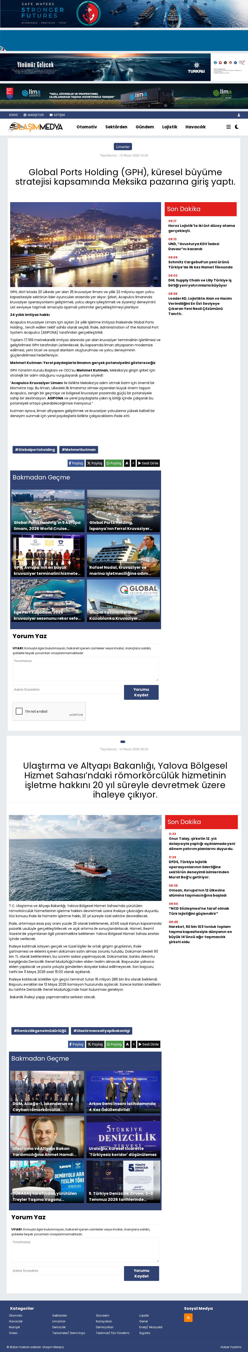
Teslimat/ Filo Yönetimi (112, 1333)
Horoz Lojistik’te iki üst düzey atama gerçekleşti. (201, 228)
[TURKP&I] (124, 66)
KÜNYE (13, 115)
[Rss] (188, 1317)
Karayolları (104, 1321)
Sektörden (116, 127)
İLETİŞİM (59, 115)
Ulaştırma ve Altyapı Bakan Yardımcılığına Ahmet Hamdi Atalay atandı (43, 1151)
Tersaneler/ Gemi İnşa (68, 1333)
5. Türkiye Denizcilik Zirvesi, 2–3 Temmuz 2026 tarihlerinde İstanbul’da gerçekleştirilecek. (121, 1196)
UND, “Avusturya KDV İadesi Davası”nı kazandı (193, 246)
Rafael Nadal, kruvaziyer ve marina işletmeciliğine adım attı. (118, 570)
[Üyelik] (239, 115)
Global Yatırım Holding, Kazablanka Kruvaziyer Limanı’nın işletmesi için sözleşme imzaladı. (114, 615)
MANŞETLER (35, 115)
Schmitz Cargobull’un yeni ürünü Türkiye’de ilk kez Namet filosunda (200, 265)
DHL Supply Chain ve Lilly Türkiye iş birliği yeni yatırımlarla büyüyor (200, 283)
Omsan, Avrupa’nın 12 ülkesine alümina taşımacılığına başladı (198, 893)
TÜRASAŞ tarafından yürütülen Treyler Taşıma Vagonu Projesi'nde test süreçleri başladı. (47, 1196)
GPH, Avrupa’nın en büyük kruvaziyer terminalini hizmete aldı (46, 570)
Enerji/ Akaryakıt (151, 1327)
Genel (143, 1321)
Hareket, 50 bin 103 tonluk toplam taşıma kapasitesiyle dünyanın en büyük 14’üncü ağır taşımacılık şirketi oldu (200, 934)
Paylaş (77, 463)
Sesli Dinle (149, 463)
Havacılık (196, 127)
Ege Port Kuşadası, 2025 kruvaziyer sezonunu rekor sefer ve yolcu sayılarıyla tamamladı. (47, 615)
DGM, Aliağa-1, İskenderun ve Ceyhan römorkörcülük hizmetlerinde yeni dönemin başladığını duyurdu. (43, 1106)
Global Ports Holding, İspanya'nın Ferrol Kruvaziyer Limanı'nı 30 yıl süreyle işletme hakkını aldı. (120, 525)
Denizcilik (59, 1327)
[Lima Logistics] (124, 95)
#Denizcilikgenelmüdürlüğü (40, 1030)
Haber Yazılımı (231, 1347)
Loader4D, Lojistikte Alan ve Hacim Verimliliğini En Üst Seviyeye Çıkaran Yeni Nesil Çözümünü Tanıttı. (200, 306)
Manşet (14, 1327)
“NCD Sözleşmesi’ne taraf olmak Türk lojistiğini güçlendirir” (199, 911)
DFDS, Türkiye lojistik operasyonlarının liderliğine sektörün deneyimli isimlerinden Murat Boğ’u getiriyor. (199, 869)
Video (13, 1333)
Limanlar (123, 146)
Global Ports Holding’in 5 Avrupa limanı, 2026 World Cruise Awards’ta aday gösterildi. (47, 525)
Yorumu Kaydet (141, 692)
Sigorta (144, 1333)
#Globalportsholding (35, 449)
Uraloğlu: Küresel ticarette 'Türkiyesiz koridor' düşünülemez (123, 1151)
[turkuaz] (124, 13)
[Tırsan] (124, 39)
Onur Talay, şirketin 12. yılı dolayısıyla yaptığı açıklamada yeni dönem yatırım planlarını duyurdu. (202, 843)
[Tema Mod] (236, 127)
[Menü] (228, 127)
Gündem (145, 127)
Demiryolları (104, 1327)
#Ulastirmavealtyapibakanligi (101, 1030)
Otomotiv (87, 127)
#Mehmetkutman (79, 449)
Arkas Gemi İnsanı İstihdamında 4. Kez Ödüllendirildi (122, 1106)
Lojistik (169, 127)
